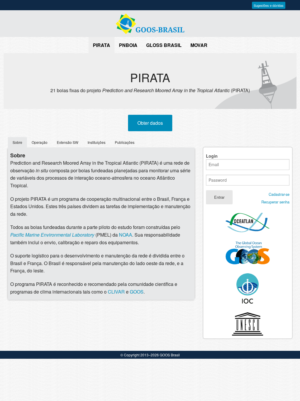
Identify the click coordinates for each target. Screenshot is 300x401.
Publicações (124, 142)
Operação (39, 142)
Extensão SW (67, 142)
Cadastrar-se (279, 194)
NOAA (125, 234)
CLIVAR (116, 291)
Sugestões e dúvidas (269, 5)
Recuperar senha (275, 202)
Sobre (17, 142)
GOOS (137, 291)
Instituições (96, 142)
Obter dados (150, 122)
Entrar (219, 197)
